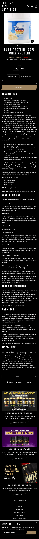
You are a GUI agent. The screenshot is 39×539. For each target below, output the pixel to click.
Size (19, 65)
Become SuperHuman (19, 422)
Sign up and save (19, 500)
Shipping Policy (19, 512)
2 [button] (17, 45)
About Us (19, 506)
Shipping (16, 59)
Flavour (19, 73)
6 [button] (23, 45)
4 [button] (20, 45)
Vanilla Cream (12, 76)
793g (22, 69)
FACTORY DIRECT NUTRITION (9, 6)
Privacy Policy (19, 509)
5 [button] (21, 45)
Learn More (19, 494)
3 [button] (19, 45)
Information (19, 515)
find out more (19, 458)
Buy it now (19, 87)
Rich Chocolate (26, 76)
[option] (19, 28)
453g (16, 69)
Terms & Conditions (19, 518)
